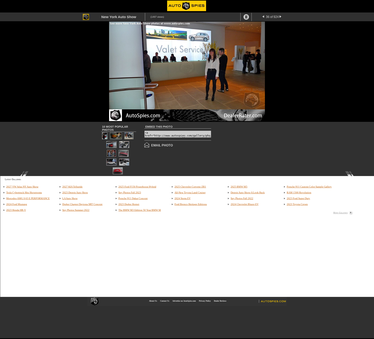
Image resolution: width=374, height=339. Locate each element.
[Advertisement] (244, 148)
